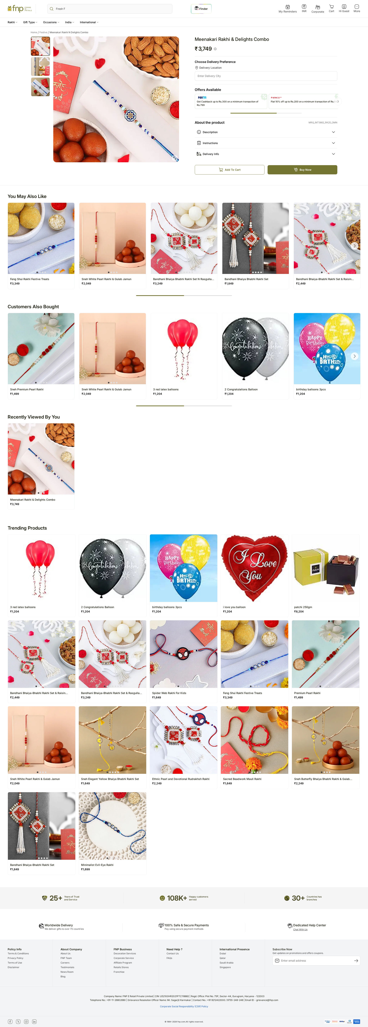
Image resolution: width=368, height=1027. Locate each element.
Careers (65, 962)
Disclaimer (13, 967)
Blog (63, 976)
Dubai (223, 953)
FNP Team (66, 958)
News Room (67, 971)
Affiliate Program (123, 962)
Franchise (119, 971)
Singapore (225, 967)
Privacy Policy (15, 958)
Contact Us (173, 953)
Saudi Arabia (226, 962)
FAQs (169, 958)
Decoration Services (125, 953)
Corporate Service (124, 958)
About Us (65, 953)
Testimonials (67, 967)
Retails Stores (121, 967)
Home (35, 32)
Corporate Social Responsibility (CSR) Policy (184, 1006)
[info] (215, 49)
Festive (44, 32)
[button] (12, 22)
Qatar (223, 958)
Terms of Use (15, 962)
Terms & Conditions (18, 953)
